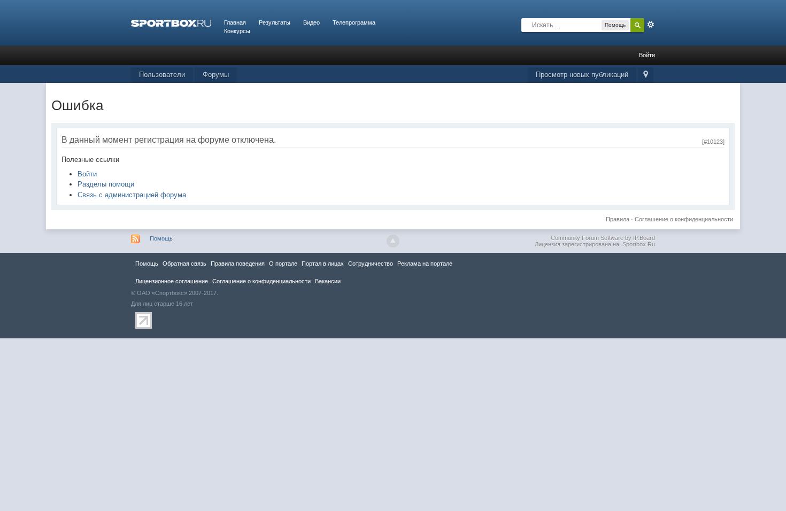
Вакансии (328, 281)
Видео (311, 22)
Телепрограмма (354, 22)
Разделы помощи (106, 184)
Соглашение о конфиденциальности (684, 219)
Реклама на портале (424, 263)
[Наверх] (393, 241)
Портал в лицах (323, 263)
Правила (617, 219)
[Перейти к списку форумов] (171, 22)
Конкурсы (237, 31)
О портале (283, 263)
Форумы (216, 75)
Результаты (274, 22)
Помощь (161, 238)
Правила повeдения (238, 263)
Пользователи (162, 75)
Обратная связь (184, 263)
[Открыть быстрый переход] (645, 75)
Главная (235, 22)
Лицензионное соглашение (171, 281)
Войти (647, 55)
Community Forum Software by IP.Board (603, 238)
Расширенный (650, 24)
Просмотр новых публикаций (582, 75)
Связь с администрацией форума (132, 195)
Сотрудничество (370, 263)
